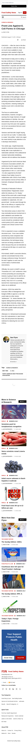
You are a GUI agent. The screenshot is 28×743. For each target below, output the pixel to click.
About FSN (20, 657)
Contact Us (10, 730)
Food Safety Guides (17, 698)
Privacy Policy (17, 730)
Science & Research (7, 22)
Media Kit (4, 733)
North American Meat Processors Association (12, 374)
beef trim (5, 371)
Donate (13, 733)
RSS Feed (4, 721)
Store (9, 733)
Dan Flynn (6, 32)
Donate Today (8, 657)
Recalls (3, 704)
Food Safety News (15, 741)
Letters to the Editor (7, 718)
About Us (4, 730)
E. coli (12, 371)
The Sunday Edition (7, 539)
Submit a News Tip (18, 718)
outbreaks (21, 701)
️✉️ (4, 682)
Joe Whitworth (7, 429)
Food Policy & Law (7, 563)
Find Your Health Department (9, 713)
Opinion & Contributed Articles (10, 701)
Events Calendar (19, 716)
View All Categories (11, 704)
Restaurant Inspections (8, 716)
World (4, 421)
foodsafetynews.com (7, 674)
